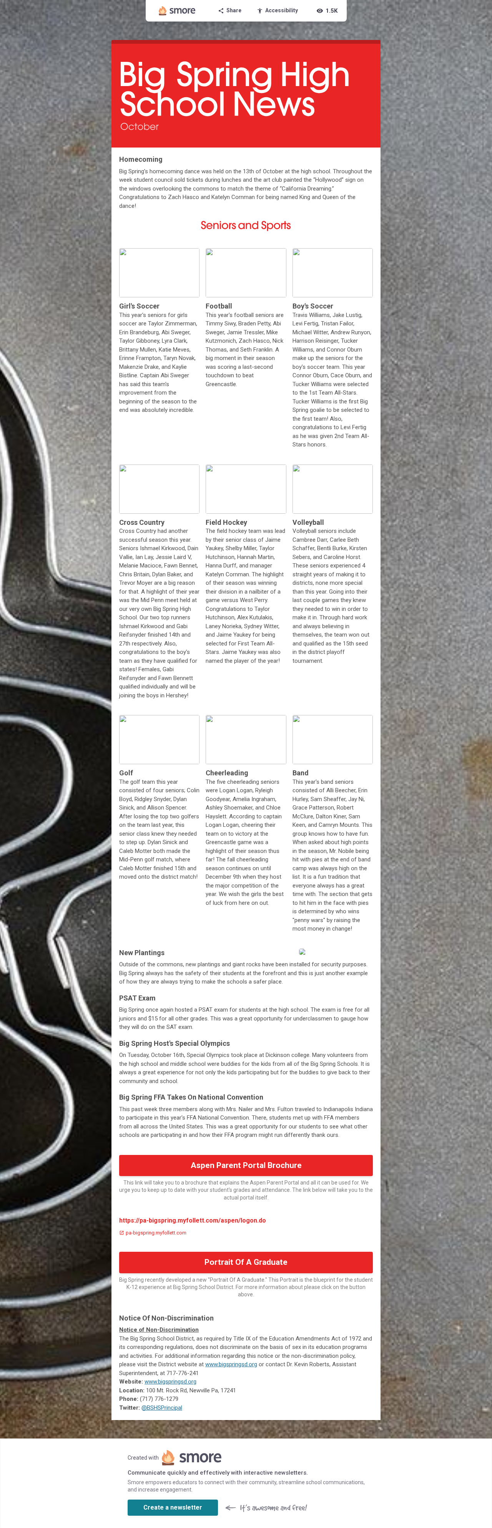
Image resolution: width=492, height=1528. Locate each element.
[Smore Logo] (177, 11)
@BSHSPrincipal (161, 1407)
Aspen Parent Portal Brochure (246, 1165)
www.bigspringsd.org (231, 1364)
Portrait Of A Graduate (246, 1262)
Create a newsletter (172, 1507)
